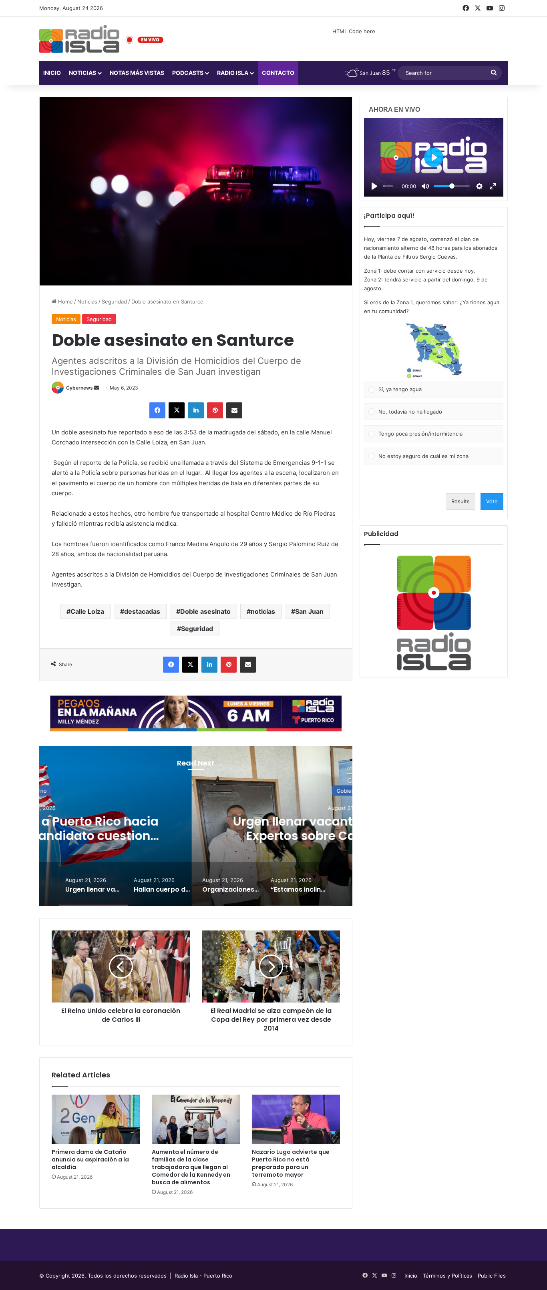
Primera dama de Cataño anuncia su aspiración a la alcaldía (90, 1159)
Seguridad (114, 301)
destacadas (142, 611)
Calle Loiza (87, 611)
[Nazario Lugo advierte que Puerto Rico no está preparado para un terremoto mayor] (296, 1119)
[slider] (388, 186)
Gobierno (195, 790)
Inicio (52, 72)
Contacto (278, 72)
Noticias (82, 72)
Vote (492, 501)
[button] (434, 351)
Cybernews (79, 388)
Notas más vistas (137, 72)
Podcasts (187, 72)
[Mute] (425, 186)
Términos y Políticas (447, 1275)
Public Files (492, 1275)
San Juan (309, 611)
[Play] (374, 186)
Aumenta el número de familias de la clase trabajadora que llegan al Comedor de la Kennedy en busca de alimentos (191, 1167)
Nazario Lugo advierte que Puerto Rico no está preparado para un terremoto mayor (291, 1163)
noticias (263, 611)
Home (64, 301)
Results (460, 501)
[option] (195, 826)
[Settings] (479, 186)
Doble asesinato (205, 611)
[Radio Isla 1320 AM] (79, 39)
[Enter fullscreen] (493, 186)
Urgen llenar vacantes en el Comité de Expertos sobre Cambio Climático (196, 828)
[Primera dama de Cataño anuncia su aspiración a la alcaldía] (96, 1119)
